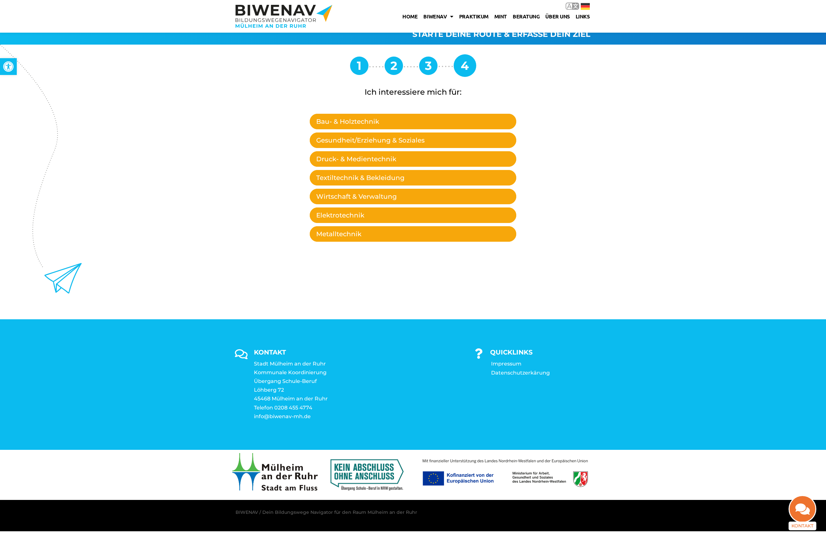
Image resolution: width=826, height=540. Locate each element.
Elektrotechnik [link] (340, 215)
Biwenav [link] (435, 16)
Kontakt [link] (802, 526)
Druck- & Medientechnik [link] (356, 159)
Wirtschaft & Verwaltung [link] (356, 196)
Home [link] (410, 16)
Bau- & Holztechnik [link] (347, 121)
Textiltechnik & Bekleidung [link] (360, 178)
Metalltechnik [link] (338, 234)
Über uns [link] (557, 16)
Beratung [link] (526, 16)
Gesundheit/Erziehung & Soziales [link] (370, 140)
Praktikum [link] (474, 16)
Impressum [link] (506, 364)
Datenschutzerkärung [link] (520, 373)
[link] (8, 66)
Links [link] (583, 16)
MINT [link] (500, 16)
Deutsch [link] (581, 6)
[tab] (413, 121)
